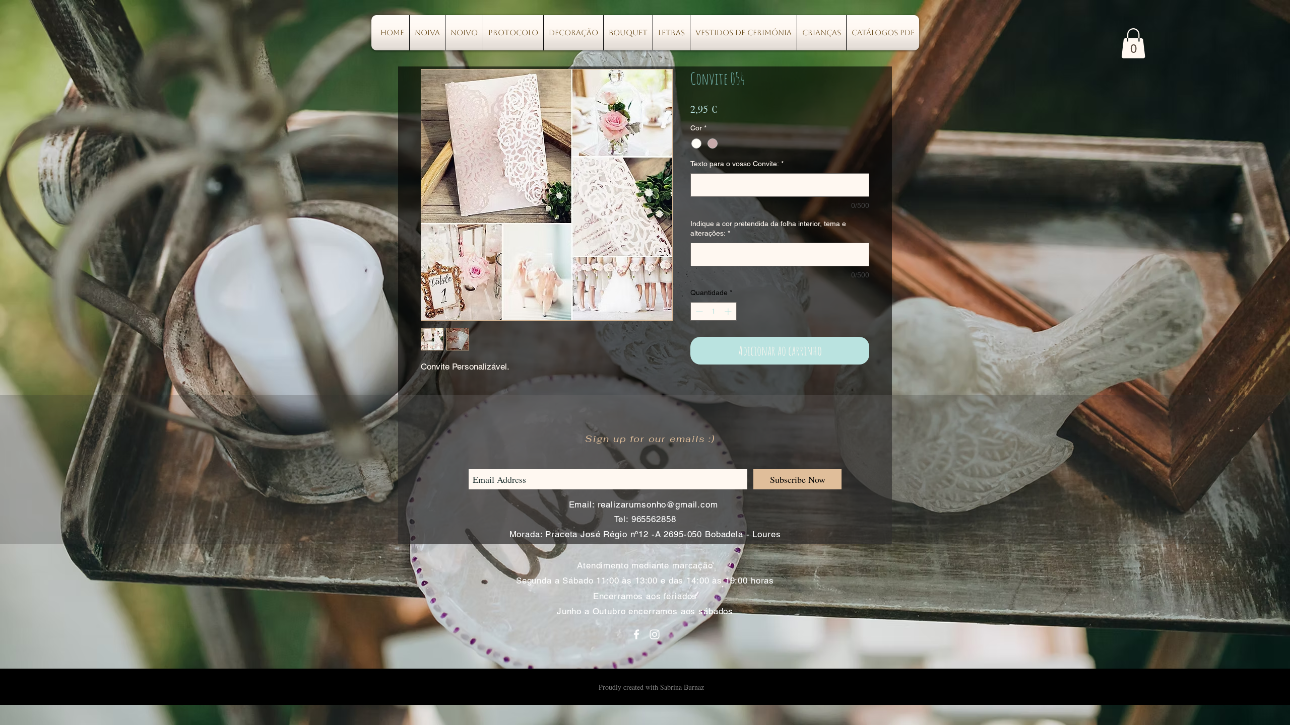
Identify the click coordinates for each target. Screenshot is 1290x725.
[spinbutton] (713, 311)
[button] (1133, 43)
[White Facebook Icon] (636, 634)
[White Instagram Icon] (654, 634)
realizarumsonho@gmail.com (658, 504)
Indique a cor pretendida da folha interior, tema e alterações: (768, 229)
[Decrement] (698, 311)
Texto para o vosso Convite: (737, 164)
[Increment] (729, 311)
